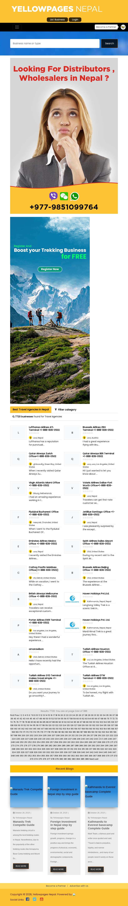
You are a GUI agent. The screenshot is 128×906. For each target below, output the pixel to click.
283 (55, 745)
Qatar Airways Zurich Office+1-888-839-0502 (42, 455)
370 (108, 755)
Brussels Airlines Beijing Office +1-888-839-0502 (97, 569)
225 (18, 738)
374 (36, 758)
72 (113, 718)
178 (48, 732)
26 (80, 715)
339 (79, 752)
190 (92, 732)
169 (17, 732)
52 (52, 718)
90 (60, 722)
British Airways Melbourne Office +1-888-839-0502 (43, 595)
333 (52, 752)
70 (108, 718)
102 (97, 722)
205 (45, 735)
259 (60, 742)
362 (73, 755)
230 (40, 738)
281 (46, 745)
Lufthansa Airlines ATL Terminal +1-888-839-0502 (44, 428)
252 (30, 742)
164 (105, 728)
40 (15, 718)
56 (65, 718)
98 (84, 722)
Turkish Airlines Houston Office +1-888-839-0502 (97, 650)
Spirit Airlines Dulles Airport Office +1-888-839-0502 (98, 542)
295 (107, 745)
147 (42, 728)
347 (114, 752)
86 (47, 722)
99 (87, 722)
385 (82, 758)
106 (112, 722)
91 (63, 722)
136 (108, 725)
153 (64, 728)
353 (34, 755)
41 (18, 718)
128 (79, 725)
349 (17, 755)
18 (56, 715)
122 (56, 725)
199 (19, 735)
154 (68, 728)
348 (13, 755)
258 (56, 742)
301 (26, 749)
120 (50, 725)
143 (26, 728)
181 (59, 732)
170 (20, 732)
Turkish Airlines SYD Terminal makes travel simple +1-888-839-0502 (45, 678)
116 (37, 725)
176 (41, 732)
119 (46, 725)
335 (61, 752)
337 (70, 752)
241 (87, 738)
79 (26, 722)
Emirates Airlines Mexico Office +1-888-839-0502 (43, 542)
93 (68, 722)
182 (62, 732)
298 (13, 749)
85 (44, 722)
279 (38, 745)
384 (78, 758)
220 (103, 735)
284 (59, 745)
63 (86, 718)
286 (68, 745)
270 (108, 742)
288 (77, 745)
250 (22, 742)
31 (95, 715)
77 (20, 722)
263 (77, 742)
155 (72, 728)
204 (40, 735)
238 (74, 738)
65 (92, 718)
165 (109, 728)
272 (115, 742)
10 (37, 715)
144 (30, 728)
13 (44, 715)
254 (39, 742)
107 (116, 722)
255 (43, 742)
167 (116, 728)
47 (37, 718)
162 (97, 728)
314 (79, 749)
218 (95, 735)
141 (19, 728)
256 (47, 742)
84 (41, 722)
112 (24, 725)
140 (15, 728)
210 (66, 735)
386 (87, 758)
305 (43, 749)
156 (75, 728)
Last (96, 758)
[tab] (30, 409)
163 (101, 728)
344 (101, 752)
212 (73, 735)
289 (81, 745)
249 (17, 742)
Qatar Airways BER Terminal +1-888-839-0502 (98, 455)
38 (116, 715)
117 (40, 725)
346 (110, 752)
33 (101, 715)
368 (99, 755)
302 (30, 749)
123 (60, 725)
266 (90, 742)
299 (18, 749)
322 (110, 749)
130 (86, 725)
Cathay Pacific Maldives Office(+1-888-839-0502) (43, 569)
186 (78, 732)
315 (83, 749)
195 (111, 732)
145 (34, 728)
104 (105, 722)
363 (77, 755)
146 (38, 728)
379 (57, 758)
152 (60, 728)
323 (114, 749)
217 (91, 735)
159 (87, 728)
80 (29, 722)
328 (31, 752)
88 (53, 722)
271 (111, 742)
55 (62, 718)
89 (56, 722)
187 (81, 732)
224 (14, 738)
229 (35, 738)
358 (56, 755)
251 (25, 742)
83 (38, 722)
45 (31, 718)
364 (82, 755)
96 (78, 722)
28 (86, 715)
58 (71, 718)
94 (71, 722)
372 (115, 755)
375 (40, 758)
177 (45, 732)
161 (94, 728)
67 (99, 718)
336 (66, 752)
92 (65, 722)
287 (72, 745)
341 (87, 752)
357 (52, 755)
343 (96, 752)
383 (74, 758)
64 (89, 718)
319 (98, 749)
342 (92, 752)
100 (90, 722)
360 (65, 755)
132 (93, 725)
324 (14, 752)
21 (64, 715)
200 (23, 735)
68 (102, 718)
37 (113, 715)
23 (70, 715)
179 (52, 732)
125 (68, 725)
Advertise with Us (79, 885)
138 (116, 725)
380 (61, 758)
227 (27, 738)
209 (62, 735)
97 (81, 722)
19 (59, 715)
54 (59, 718)
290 (85, 745)
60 (77, 718)
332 (48, 752)
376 (44, 758)
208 (58, 735)
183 (66, 732)
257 (52, 742)
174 (34, 732)
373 (31, 758)
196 (114, 732)
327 (27, 752)
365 (86, 755)
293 (98, 745)
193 (103, 732)
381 (65, 758)
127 (75, 725)
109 (15, 725)
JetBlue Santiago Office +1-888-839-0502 (99, 513)
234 (57, 738)
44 (27, 718)
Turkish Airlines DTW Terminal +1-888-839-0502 (98, 677)
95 (75, 722)
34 (104, 715)
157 (79, 728)
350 (22, 755)
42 (21, 718)
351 (25, 755)
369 (103, 755)
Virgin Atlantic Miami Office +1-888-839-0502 (44, 484)
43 (24, 718)
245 (105, 738)
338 (74, 752)
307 (52, 749)
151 (57, 728)
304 (39, 749)
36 (110, 715)
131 (90, 725)
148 (46, 728)
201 (27, 735)
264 (82, 742)
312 (71, 749)
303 (35, 749)
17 (54, 715)
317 (90, 749)
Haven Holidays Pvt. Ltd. (96, 619)
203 (36, 735)
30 (92, 715)
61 (80, 718)
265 (86, 742)
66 (96, 718)
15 (49, 715)
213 (76, 735)
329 (35, 752)
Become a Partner (56, 885)
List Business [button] (57, 19)
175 (38, 732)
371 (111, 755)
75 (14, 722)
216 (88, 735)
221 (107, 735)
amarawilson (36, 649)
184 (70, 732)
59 (74, 718)
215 (84, 735)
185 (74, 732)
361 (68, 755)
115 (34, 725)
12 (41, 715)
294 (102, 745)
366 (90, 755)
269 (103, 742)
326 (23, 752)
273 (13, 745)
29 (89, 715)
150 (53, 728)
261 (68, 742)
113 (28, 725)
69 (105, 718)
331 (44, 752)
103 (101, 722)
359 (60, 755)
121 (53, 725)
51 (50, 718)
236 (65, 738)
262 (73, 742)
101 (94, 722)
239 (78, 738)
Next (91, 758)
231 (43, 738)
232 (48, 738)
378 (52, 758)
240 (83, 738)
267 (95, 742)
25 (77, 715)
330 (40, 752)
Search (109, 43)
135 (105, 725)
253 (34, 742)
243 (96, 738)
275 (21, 745)
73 (116, 718)
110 (19, 725)
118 (43, 725)
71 (111, 718)
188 (85, 732)
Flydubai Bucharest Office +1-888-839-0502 (44, 513)
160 (90, 728)
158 (83, 728)
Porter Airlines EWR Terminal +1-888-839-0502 (45, 621)
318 (94, 749)
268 (99, 742)
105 (109, 722)
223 (116, 735)
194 (107, 732)
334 (57, 752)
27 (83, 715)
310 (64, 749)
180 (56, 732)
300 (22, 749)
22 (67, 715)
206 (49, 735)
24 (73, 715)
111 (22, 725)
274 (17, 745)
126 (72, 725)
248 (13, 742)
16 (51, 715)
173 (30, 732)
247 (114, 738)
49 (43, 718)
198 (15, 735)
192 (99, 732)
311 (68, 749)
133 (97, 725)
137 (112, 725)
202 (31, 735)
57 (68, 718)
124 (64, 725)
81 (32, 722)
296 (111, 745)
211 (69, 735)
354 (39, 755)
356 (47, 755)
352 (30, 755)
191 (96, 732)
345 (105, 752)
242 (91, 738)
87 (50, 722)
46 (34, 718)
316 (87, 749)
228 (31, 738)
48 (40, 718)
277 (29, 745)
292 (93, 745)
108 (11, 725)
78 (23, 722)
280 (42, 745)
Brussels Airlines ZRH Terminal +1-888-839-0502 (98, 428)
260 (65, 742)
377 (48, 758)
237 (70, 738)
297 (115, 745)
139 (11, 728)
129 (83, 725)
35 (107, 715)
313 (75, 749)
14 (46, 715)
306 (48, 749)
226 (22, 738)
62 (83, 718)
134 (101, 725)
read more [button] (21, 866)
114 (31, 725)
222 (111, 735)
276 (25, 745)
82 (35, 722)
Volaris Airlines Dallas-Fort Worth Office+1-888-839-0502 (97, 485)
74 (11, 722)
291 (89, 745)
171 (24, 732)
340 (83, 752)
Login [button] (75, 19)
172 (27, 732)
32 (98, 715)
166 (112, 728)
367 (95, 755)
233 (52, 738)
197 (11, 735)
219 (99, 735)
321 (106, 749)
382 (69, 758)
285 (64, 745)
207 (53, 735)
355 (43, 755)
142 (22, 728)
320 (102, 749)
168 (13, 732)
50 (47, 718)
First (12, 715)
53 (55, 718)
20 (61, 715)
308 (56, 749)
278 (34, 745)
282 (50, 745)
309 (61, 749)
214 (80, 735)
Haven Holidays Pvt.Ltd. (96, 593)
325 (18, 752)
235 (61, 738)
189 (89, 732)
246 (110, 738)
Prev (17, 715)
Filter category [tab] (66, 409)
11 (39, 715)
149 (50, 728)
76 (17, 722)
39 (11, 718)
